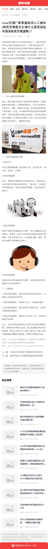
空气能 (5, 9)
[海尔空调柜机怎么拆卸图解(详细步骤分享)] (10, 425)
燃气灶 (25, 9)
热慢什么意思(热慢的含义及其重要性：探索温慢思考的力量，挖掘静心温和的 (33, 464)
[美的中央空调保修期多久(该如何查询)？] (10, 395)
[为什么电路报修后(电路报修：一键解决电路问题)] (10, 527)
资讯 (40, 9)
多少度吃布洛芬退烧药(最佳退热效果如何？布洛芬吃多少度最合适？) (33, 493)
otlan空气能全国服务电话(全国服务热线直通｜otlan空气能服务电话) (32, 449)
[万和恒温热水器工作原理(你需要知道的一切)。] (10, 410)
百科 (12, 9)
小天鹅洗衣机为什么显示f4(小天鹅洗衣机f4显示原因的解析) (32, 478)
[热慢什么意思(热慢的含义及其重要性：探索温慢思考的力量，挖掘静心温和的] (10, 469)
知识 (18, 9)
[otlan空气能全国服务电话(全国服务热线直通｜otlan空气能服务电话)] (10, 454)
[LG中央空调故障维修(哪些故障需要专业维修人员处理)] (10, 439)
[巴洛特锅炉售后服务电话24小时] (10, 513)
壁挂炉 (33, 9)
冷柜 (46, 9)
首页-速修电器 (15, 15)
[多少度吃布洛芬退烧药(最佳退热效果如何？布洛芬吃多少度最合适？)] (10, 498)
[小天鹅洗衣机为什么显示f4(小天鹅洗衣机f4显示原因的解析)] (10, 483)
